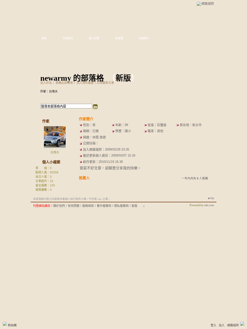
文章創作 (67, 38)
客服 (134, 206)
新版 (123, 78)
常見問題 (73, 206)
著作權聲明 (104, 206)
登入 (213, 325)
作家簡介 (144, 38)
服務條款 (88, 206)
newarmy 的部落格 (72, 78)
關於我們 (59, 206)
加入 (222, 325)
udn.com (209, 205)
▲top (210, 198)
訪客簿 (119, 38)
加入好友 (46, 83)
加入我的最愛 (85, 83)
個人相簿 (94, 38)
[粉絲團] (5, 324)
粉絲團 (12, 325)
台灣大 (54, 152)
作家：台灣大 (49, 91)
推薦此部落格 (64, 83)
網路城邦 (207, 3)
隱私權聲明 (121, 206)
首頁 (44, 38)
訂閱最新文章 (105, 83)
